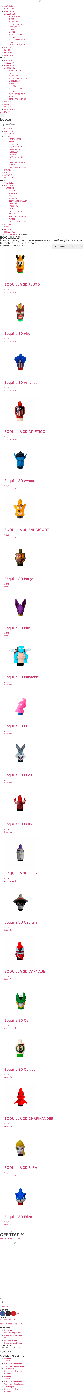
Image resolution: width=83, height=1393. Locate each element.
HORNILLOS (13, 29)
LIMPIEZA (12, 32)
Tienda (7, 1361)
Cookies (7, 1374)
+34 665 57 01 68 (7, 1320)
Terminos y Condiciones (14, 1366)
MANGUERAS (14, 27)
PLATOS (12, 42)
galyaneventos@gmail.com (11, 1324)
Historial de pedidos (12, 1333)
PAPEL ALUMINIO (16, 34)
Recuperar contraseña (13, 1335)
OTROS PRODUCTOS (17, 45)
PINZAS (12, 37)
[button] (41, 57)
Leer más (8, 586)
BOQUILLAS (13, 22)
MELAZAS (8, 47)
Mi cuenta (8, 1330)
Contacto (8, 1358)
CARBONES (9, 11)
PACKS (7, 50)
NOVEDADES (9, 55)
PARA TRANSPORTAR (17, 40)
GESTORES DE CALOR (18, 24)
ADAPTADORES (15, 16)
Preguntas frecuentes (13, 1363)
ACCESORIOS (9, 14)
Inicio (2, 234)
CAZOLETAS (9, 9)
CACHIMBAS (9, 6)
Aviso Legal (9, 1368)
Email (2, 1298)
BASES (11, 19)
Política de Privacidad (13, 1371)
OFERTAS (8, 52)
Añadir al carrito (11, 292)
